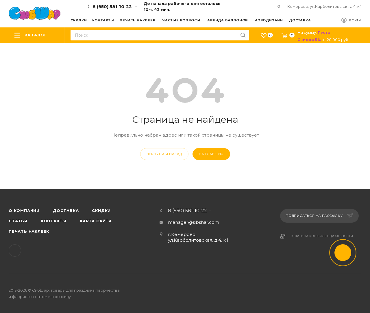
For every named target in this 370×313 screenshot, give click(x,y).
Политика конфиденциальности (321, 236)
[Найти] (243, 35)
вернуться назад (164, 154)
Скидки (101, 210)
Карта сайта (96, 221)
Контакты (53, 221)
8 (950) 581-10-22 (112, 6)
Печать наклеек (29, 231)
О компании (24, 210)
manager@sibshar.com (193, 222)
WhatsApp (15, 250)
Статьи (18, 221)
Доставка (66, 210)
